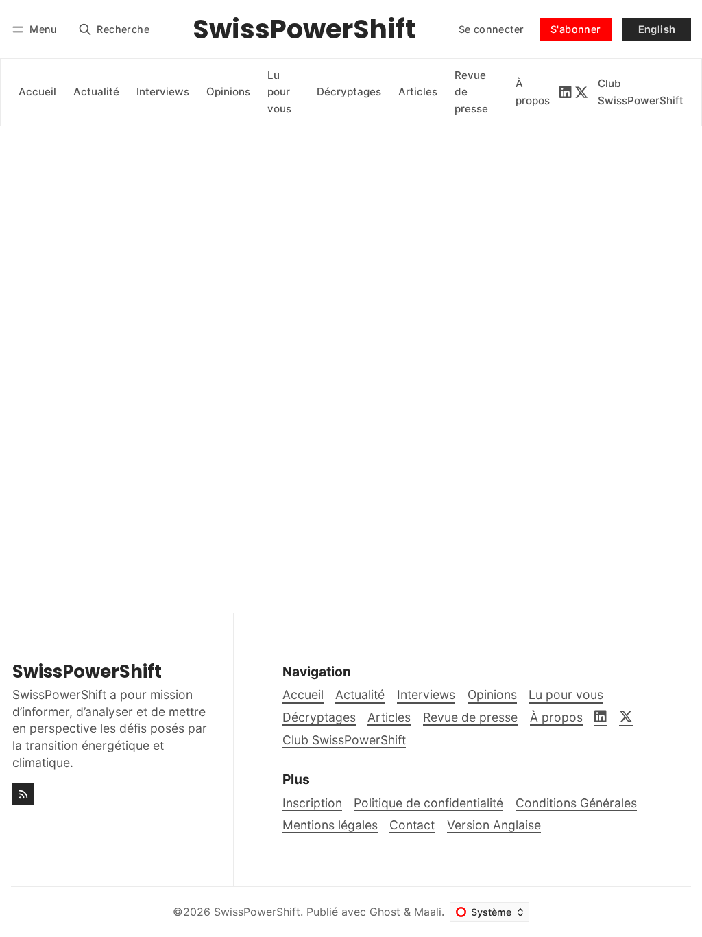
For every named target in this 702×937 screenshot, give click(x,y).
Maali (427, 911)
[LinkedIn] (565, 92)
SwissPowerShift (257, 911)
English (657, 29)
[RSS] (23, 794)
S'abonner (575, 29)
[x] (581, 92)
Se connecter (491, 29)
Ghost (385, 911)
